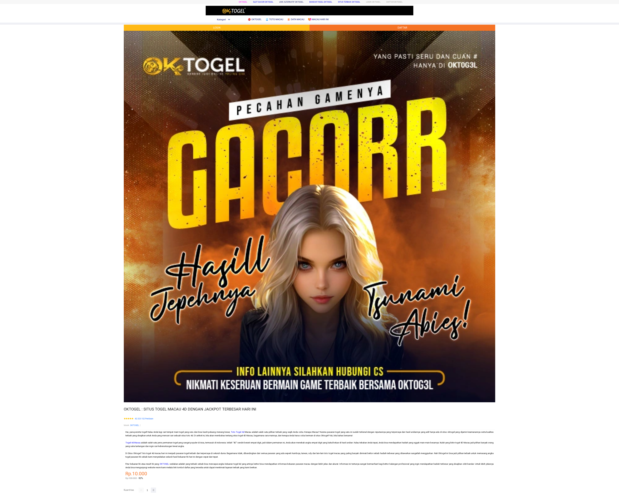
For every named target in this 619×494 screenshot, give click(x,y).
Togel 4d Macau (133, 442)
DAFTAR (402, 27)
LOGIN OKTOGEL (373, 2)
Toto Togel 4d (237, 432)
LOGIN (216, 27)
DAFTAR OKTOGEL (394, 2)
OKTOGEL (243, 2)
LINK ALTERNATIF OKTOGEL (291, 2)
